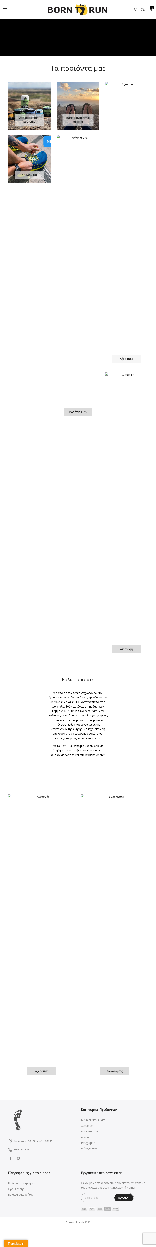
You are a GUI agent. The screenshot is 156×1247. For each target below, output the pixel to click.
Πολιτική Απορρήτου (21, 1194)
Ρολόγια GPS (89, 1148)
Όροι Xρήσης (16, 1189)
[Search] (136, 10)
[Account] (143, 10)
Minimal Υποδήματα (93, 1120)
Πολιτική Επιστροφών (21, 1183)
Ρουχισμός (88, 1143)
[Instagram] (19, 1158)
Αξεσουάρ (87, 1137)
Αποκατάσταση (90, 1131)
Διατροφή (87, 1125)
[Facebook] (11, 1158)
